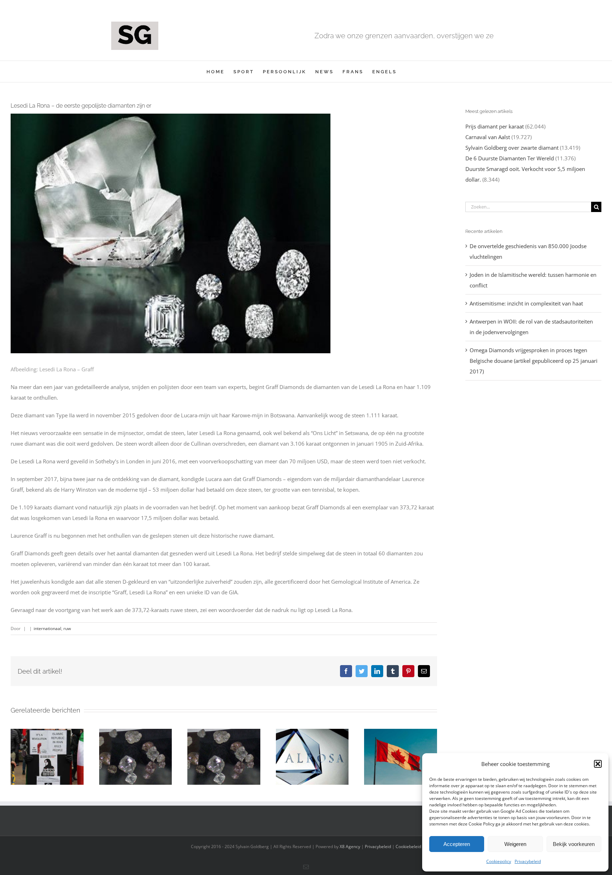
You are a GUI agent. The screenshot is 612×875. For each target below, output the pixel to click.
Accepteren (456, 844)
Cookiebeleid (408, 846)
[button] (597, 763)
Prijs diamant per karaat (494, 126)
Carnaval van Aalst (487, 137)
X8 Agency (350, 846)
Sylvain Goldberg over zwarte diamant (512, 147)
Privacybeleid (528, 861)
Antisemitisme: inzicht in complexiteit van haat (526, 303)
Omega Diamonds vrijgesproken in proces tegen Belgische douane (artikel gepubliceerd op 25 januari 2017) (533, 361)
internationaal (47, 628)
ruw (67, 628)
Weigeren (515, 844)
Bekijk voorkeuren (574, 844)
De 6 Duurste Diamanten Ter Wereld (509, 158)
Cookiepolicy (498, 861)
